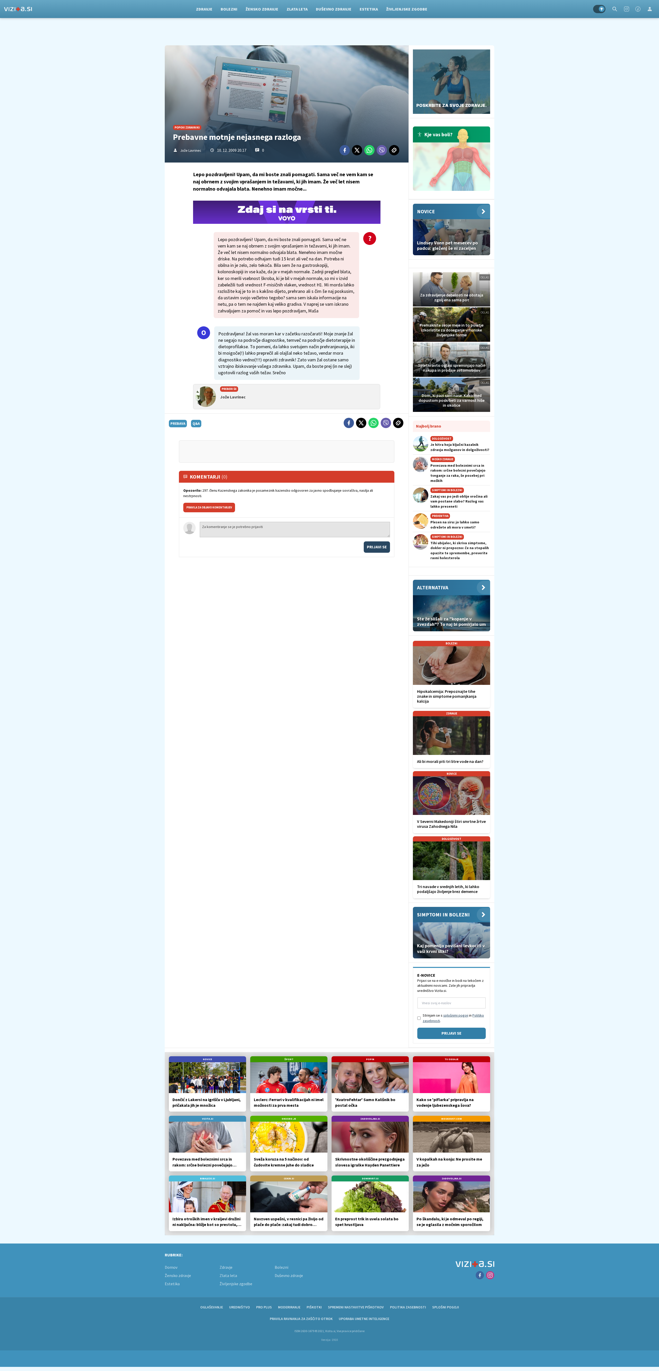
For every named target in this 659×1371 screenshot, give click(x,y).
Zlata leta (297, 9)
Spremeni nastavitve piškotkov (356, 1307)
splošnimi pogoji (455, 1015)
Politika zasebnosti (408, 1307)
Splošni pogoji (445, 1307)
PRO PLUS (264, 1307)
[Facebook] (637, 9)
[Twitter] (357, 150)
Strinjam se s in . (453, 1018)
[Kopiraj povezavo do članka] (394, 150)
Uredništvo (239, 1307)
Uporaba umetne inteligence (364, 1318)
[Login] (650, 9)
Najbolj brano (428, 426)
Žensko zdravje (262, 9)
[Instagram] (626, 9)
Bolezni (229, 9)
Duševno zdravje (333, 9)
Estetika (369, 9)
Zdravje (204, 9)
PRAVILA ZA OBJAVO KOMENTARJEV (209, 507)
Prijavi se (377, 546)
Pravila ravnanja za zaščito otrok (301, 1318)
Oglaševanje (211, 1307)
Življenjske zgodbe (406, 9)
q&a (196, 423)
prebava (177, 423)
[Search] (615, 9)
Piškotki (314, 1307)
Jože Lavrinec (190, 150)
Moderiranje (289, 1307)
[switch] (599, 9)
